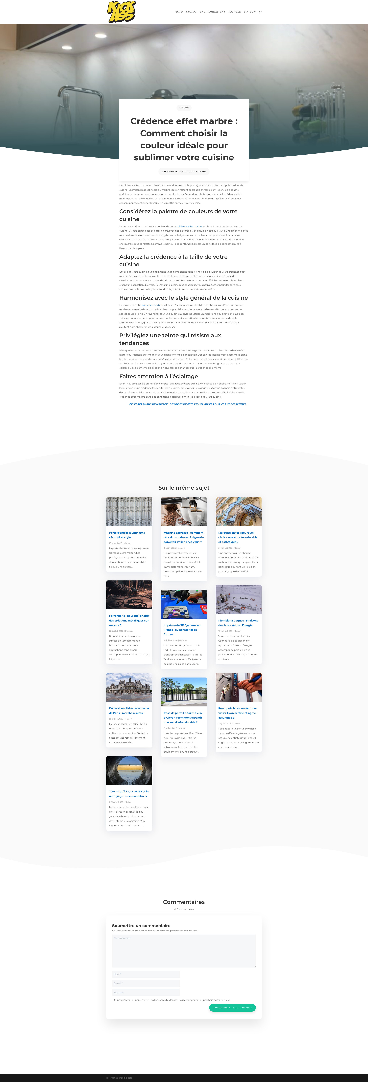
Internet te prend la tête (119, 1078)
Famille (235, 12)
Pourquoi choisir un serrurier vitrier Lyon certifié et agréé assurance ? (237, 713)
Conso (191, 12)
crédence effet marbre (189, 226)
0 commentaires (196, 171)
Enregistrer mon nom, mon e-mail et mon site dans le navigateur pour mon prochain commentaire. (173, 1000)
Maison (250, 12)
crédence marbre (152, 305)
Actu (179, 12)
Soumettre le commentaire (232, 1008)
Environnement (212, 12)
